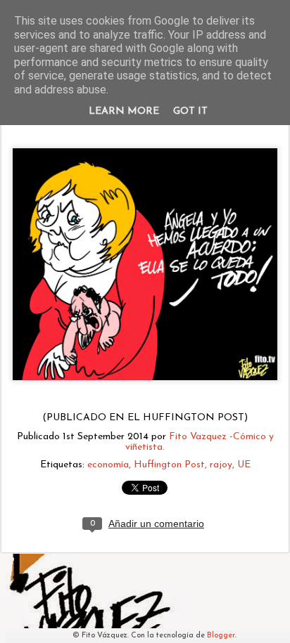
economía (108, 465)
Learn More (124, 111)
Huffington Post (169, 465)
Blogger (221, 635)
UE (244, 465)
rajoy (221, 465)
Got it (190, 111)
